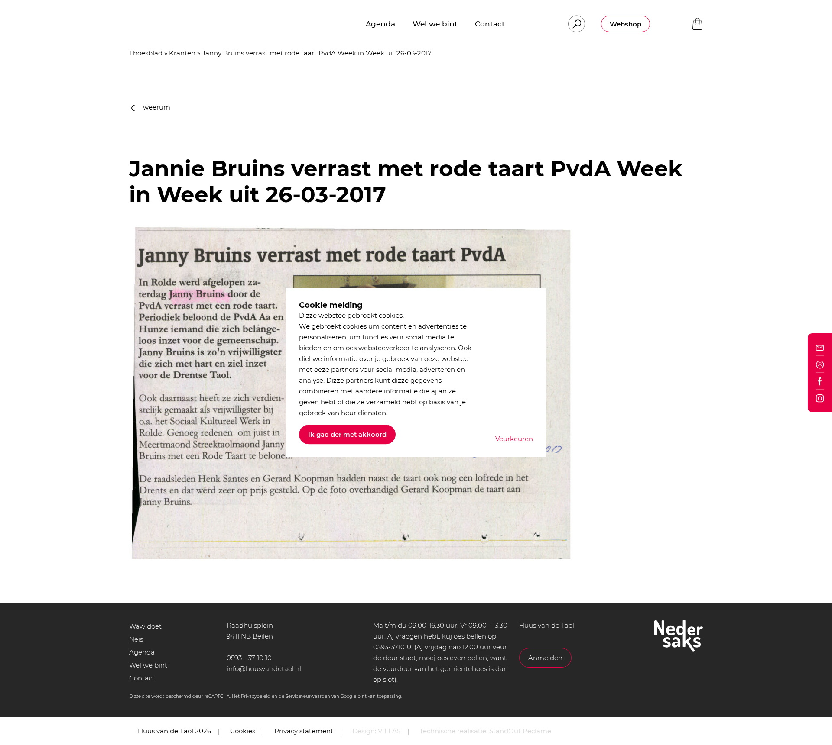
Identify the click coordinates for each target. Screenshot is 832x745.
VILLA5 (389, 731)
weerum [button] (155, 107)
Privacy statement (303, 731)
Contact (142, 678)
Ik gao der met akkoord (347, 434)
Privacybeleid (255, 696)
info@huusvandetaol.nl (264, 668)
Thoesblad (145, 53)
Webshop (625, 24)
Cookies (242, 731)
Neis (136, 639)
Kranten (182, 53)
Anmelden (545, 658)
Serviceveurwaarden (308, 696)
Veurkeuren (514, 439)
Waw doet (145, 626)
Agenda (142, 652)
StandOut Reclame (520, 731)
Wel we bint (148, 665)
